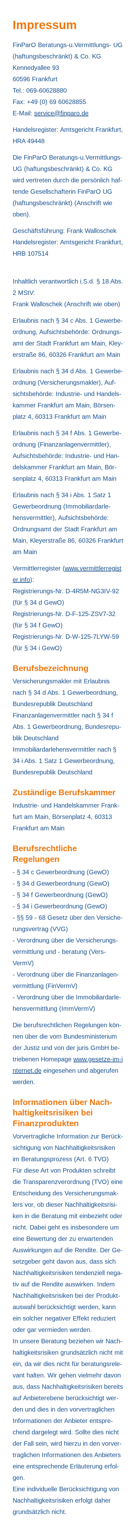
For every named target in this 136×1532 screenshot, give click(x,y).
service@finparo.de (61, 113)
